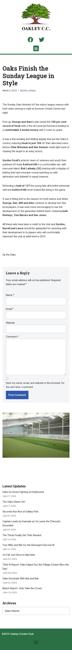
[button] (36, 48)
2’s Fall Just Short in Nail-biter (19, 554)
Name (10, 295)
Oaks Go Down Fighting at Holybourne (23, 491)
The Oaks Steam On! (14, 501)
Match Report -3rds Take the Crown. (22, 588)
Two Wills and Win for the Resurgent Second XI (28, 545)
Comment (12, 336)
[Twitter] (41, 39)
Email (10, 308)
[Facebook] (30, 39)
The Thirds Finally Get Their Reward (22, 535)
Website (10, 322)
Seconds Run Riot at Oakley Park (20, 511)
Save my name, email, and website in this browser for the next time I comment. (35, 385)
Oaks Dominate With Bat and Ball (20, 578)
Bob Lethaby (29, 90)
